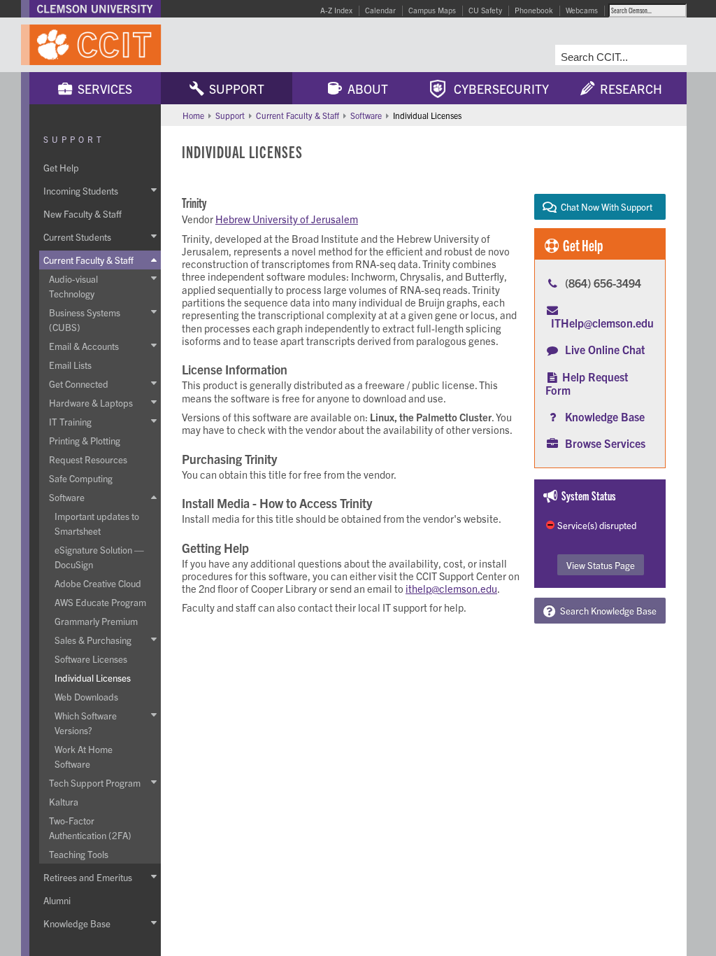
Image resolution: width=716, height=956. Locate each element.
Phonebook (534, 10)
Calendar (380, 10)
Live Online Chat (605, 349)
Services (102, 88)
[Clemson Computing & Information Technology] (160, 44)
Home (193, 115)
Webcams (582, 10)
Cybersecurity (497, 88)
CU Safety (485, 10)
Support (233, 88)
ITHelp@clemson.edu (602, 323)
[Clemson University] (95, 8)
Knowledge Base (605, 416)
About (365, 88)
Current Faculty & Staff (297, 115)
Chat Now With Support (604, 207)
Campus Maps (432, 10)
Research (628, 88)
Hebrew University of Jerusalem (286, 218)
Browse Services (605, 443)
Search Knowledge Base (606, 611)
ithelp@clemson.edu (451, 588)
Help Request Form (586, 383)
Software (366, 115)
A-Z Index (336, 10)
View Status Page (600, 565)
